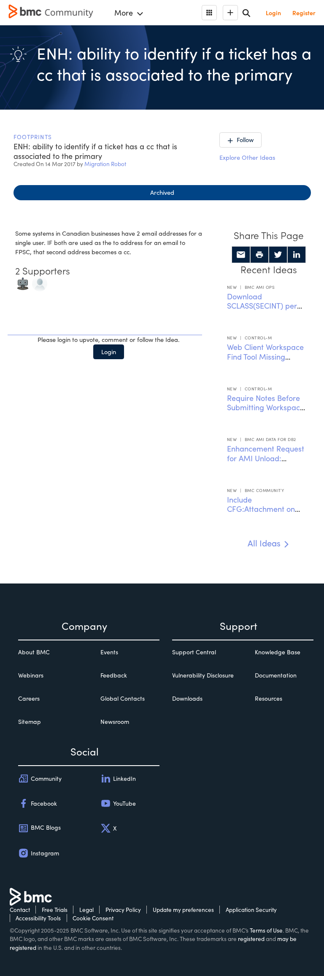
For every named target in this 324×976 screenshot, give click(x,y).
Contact (20, 910)
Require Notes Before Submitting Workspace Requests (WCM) (265, 407)
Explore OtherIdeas (247, 157)
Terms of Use (266, 930)
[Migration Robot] (22, 282)
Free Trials (55, 910)
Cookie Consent (93, 918)
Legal (86, 910)
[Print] (259, 255)
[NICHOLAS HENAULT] (39, 282)
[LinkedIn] (296, 255)
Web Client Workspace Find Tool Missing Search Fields (265, 356)
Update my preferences (183, 910)
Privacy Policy (123, 910)
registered (251, 939)
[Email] (241, 255)
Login (108, 351)
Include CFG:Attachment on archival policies (261, 509)
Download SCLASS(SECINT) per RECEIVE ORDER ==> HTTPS (263, 310)
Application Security (251, 910)
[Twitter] (278, 255)
